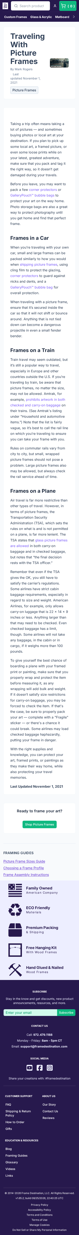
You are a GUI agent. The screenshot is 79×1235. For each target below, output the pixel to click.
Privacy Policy (39, 1204)
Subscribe (66, 1012)
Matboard (62, 17)
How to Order (14, 1122)
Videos (10, 1169)
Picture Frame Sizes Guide (24, 861)
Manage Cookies (39, 1224)
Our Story (49, 1104)
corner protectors (43, 190)
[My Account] (55, 6)
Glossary (11, 1162)
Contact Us (50, 1111)
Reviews (49, 1118)
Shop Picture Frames (39, 824)
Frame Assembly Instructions (26, 875)
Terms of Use (39, 1219)
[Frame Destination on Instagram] (50, 1068)
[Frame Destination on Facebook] (39, 1068)
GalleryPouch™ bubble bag (31, 287)
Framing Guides (16, 1155)
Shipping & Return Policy (18, 1113)
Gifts (8, 1128)
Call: (39, 1034)
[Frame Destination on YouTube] (29, 1068)
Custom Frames (15, 17)
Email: (39, 1046)
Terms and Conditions (39, 1214)
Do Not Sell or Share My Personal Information (39, 1229)
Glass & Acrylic (41, 17)
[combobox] (30, 5)
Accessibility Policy (39, 1209)
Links (9, 1175)
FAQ (8, 1104)
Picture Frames (24, 90)
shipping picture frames (38, 264)
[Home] (6, 6)
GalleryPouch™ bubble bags (32, 195)
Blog (8, 1149)
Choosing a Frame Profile (23, 868)
